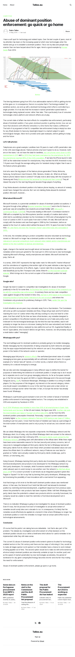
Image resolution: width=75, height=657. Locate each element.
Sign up (37, 637)
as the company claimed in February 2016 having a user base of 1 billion (43, 418)
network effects (31, 357)
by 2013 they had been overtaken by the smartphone (42, 155)
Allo (17, 381)
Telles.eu (37, 4)
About (12, 5)
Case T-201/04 (19, 212)
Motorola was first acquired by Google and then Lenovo (40, 179)
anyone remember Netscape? (39, 206)
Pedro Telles (14, 30)
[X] (36, 623)
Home (5, 5)
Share (68, 31)
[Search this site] (70, 4)
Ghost (42, 641)
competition (7, 16)
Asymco (37, 94)
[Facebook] (39, 623)
